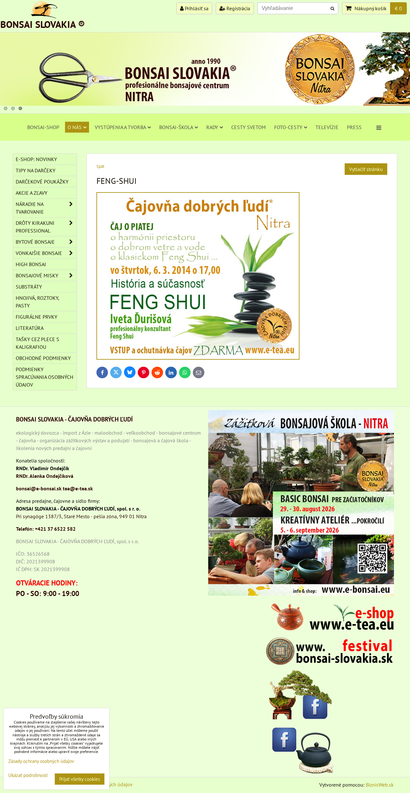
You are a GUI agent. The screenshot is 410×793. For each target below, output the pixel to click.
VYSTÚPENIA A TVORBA (120, 127)
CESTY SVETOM (248, 127)
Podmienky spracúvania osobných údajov (44, 377)
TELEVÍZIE (327, 127)
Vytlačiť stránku (366, 169)
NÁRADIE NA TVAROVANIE (30, 208)
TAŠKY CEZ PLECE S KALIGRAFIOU (37, 343)
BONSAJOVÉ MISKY (37, 275)
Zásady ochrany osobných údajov (41, 761)
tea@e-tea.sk (78, 488)
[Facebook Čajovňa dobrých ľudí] (301, 749)
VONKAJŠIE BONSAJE (39, 253)
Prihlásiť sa (196, 8)
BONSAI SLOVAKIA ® (42, 24)
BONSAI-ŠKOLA (176, 127)
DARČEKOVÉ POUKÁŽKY (42, 181)
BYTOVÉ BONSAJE (35, 242)
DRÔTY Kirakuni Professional (35, 227)
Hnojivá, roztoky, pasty (37, 302)
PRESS (354, 127)
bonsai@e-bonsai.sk (39, 488)
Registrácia (237, 8)
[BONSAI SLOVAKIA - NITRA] (205, 104)
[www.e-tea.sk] (330, 628)
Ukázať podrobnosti (28, 775)
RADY (212, 127)
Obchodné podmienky (43, 358)
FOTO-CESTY (288, 127)
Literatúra (30, 328)
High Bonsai (31, 264)
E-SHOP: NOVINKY (36, 159)
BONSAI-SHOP (43, 127)
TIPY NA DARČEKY (35, 170)
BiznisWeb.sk (380, 784)
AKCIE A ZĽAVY (31, 193)
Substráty (29, 286)
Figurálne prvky (36, 317)
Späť (100, 166)
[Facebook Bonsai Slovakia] (301, 694)
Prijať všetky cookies (79, 779)
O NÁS (75, 127)
